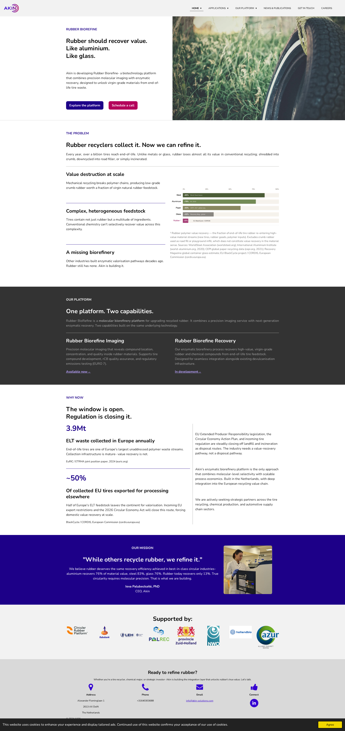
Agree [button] (330, 725)
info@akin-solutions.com (199, 700)
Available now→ (78, 371)
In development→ (188, 371)
